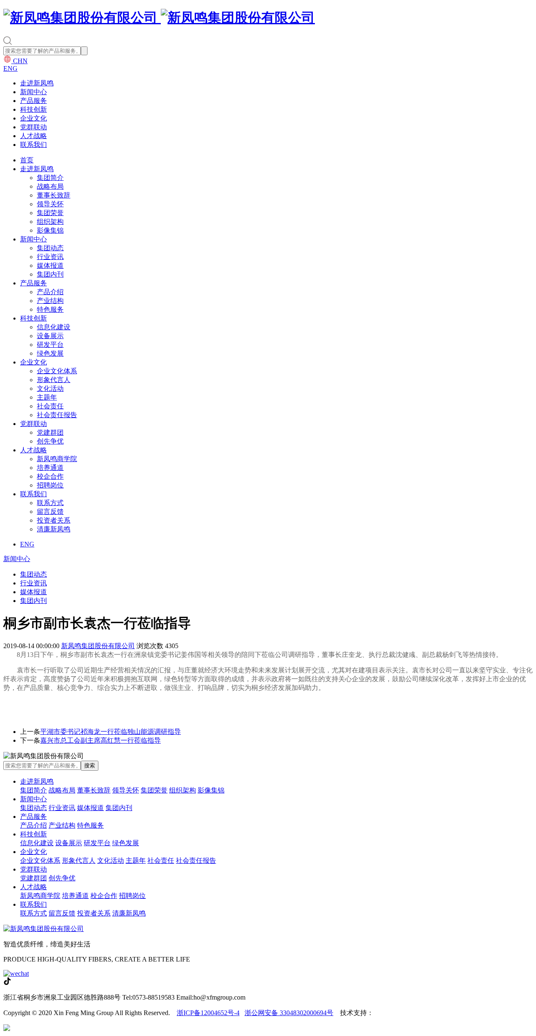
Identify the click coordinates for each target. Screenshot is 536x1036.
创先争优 (50, 441)
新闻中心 (33, 91)
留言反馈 (50, 511)
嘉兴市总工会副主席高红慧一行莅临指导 (100, 740)
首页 (27, 160)
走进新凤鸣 (37, 83)
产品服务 (33, 100)
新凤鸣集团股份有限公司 (98, 645)
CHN (19, 60)
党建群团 (50, 432)
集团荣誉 (50, 212)
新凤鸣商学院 (57, 458)
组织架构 (50, 221)
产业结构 (50, 300)
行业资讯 (50, 256)
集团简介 (50, 177)
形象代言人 (53, 379)
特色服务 (50, 309)
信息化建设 (53, 327)
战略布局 (50, 186)
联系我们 (33, 144)
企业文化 (33, 118)
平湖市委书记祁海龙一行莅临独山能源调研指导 (110, 731)
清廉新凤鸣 (53, 529)
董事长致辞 (53, 195)
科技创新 (33, 109)
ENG (10, 68)
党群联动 (33, 127)
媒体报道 (50, 265)
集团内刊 (50, 274)
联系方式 (50, 502)
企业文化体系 (57, 370)
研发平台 (50, 344)
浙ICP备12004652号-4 (208, 1012)
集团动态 (50, 247)
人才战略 (33, 135)
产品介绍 (50, 291)
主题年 (47, 397)
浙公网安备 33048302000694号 (289, 1012)
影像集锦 (50, 230)
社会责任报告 (57, 414)
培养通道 (50, 467)
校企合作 (50, 476)
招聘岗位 (50, 485)
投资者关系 (53, 520)
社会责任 (50, 406)
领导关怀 (50, 204)
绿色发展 (50, 353)
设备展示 (50, 335)
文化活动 (50, 388)
